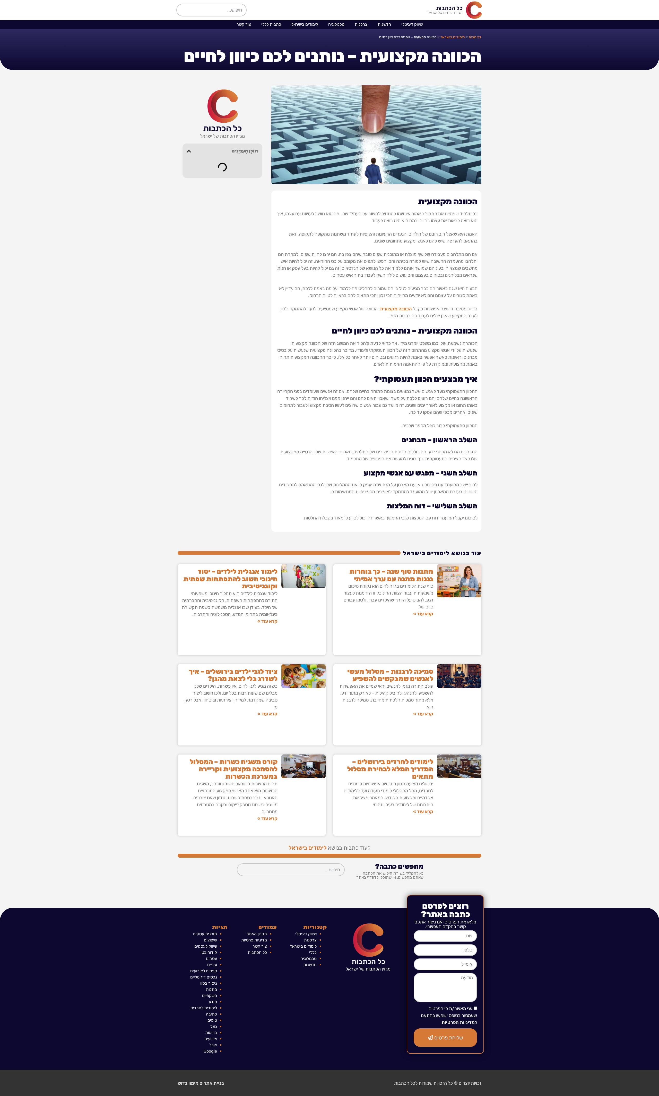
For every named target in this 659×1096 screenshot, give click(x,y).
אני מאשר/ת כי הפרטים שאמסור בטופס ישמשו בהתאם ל (449, 1016)
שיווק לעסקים (205, 946)
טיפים (212, 1020)
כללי (313, 952)
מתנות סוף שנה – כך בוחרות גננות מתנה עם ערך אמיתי (391, 575)
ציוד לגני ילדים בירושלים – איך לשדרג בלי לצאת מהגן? (233, 675)
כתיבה (211, 1014)
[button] (189, 151)
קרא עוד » (423, 614)
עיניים (212, 964)
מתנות (211, 989)
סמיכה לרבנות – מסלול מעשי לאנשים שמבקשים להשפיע (390, 675)
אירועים (210, 1038)
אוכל (213, 1045)
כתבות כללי (271, 24)
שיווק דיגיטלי (412, 24)
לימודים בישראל (304, 24)
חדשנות (384, 24)
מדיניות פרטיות (254, 940)
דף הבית (475, 37)
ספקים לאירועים (203, 970)
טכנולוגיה (336, 24)
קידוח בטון (208, 952)
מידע (213, 1001)
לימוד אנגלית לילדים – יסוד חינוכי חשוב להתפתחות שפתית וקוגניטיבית (230, 579)
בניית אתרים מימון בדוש (201, 1083)
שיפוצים (210, 940)
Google (210, 1051)
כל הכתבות (449, 8)
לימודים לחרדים (203, 1007)
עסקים (211, 958)
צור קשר (244, 24)
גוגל (213, 1026)
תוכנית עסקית (205, 933)
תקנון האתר (257, 933)
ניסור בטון (208, 983)
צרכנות (361, 24)
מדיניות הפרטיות (458, 1023)
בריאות (211, 1032)
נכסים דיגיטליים (203, 977)
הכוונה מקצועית (396, 309)
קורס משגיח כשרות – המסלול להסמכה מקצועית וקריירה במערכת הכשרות (234, 769)
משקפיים (209, 995)
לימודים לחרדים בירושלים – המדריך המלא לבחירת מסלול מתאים (390, 769)
